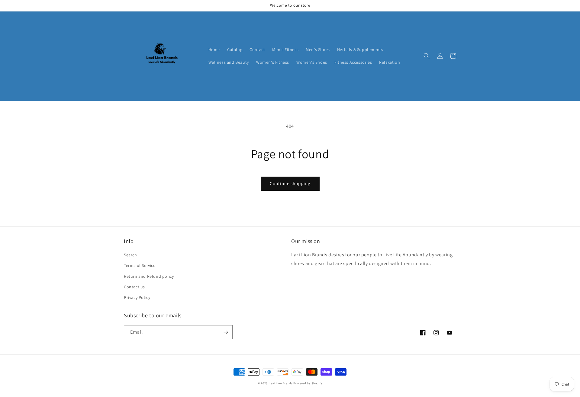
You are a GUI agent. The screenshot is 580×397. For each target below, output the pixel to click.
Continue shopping (290, 183)
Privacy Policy (137, 297)
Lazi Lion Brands (281, 383)
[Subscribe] (225, 332)
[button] (426, 55)
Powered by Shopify (307, 383)
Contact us (134, 287)
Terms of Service (140, 265)
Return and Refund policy (149, 276)
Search (130, 255)
